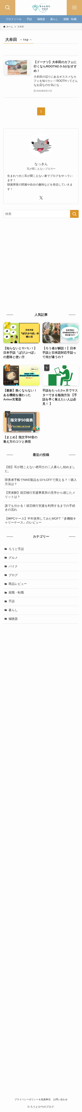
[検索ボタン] (7, 7)
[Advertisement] (41, 264)
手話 (12, 601)
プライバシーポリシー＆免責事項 (32, 1099)
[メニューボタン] (74, 7)
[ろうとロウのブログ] (41, 7)
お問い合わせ (60, 1099)
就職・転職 (16, 592)
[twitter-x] (41, 198)
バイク (13, 566)
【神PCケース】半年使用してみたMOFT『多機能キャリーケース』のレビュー (40, 520)
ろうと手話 (16, 549)
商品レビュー (18, 583)
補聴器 (13, 618)
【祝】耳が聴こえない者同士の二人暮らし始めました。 (40, 469)
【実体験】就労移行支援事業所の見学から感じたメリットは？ (40, 494)
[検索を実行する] (74, 214)
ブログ (13, 575)
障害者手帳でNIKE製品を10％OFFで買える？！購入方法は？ (41, 482)
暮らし (13, 610)
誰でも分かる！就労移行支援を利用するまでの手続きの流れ (40, 508)
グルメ (13, 557)
